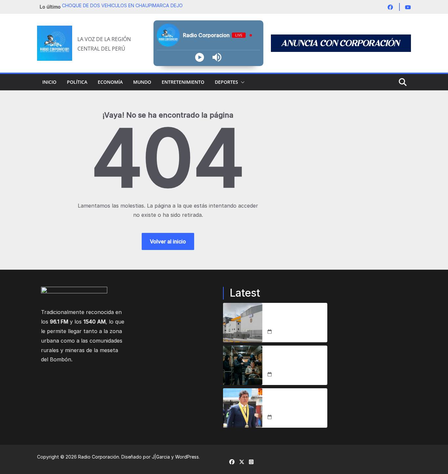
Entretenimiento (183, 82)
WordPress (187, 457)
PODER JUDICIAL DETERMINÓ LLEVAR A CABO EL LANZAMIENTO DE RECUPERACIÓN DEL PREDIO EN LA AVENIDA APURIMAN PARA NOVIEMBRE (297, 404)
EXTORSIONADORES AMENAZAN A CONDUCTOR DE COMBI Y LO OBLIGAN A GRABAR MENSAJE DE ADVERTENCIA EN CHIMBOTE (295, 361)
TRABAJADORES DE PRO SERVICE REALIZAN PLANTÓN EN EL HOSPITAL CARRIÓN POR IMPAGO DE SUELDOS (296, 318)
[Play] (199, 57)
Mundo (142, 82)
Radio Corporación (98, 457)
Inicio (49, 82)
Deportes (226, 82)
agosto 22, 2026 (292, 331)
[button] (241, 82)
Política (77, 82)
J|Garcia (161, 457)
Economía (110, 82)
